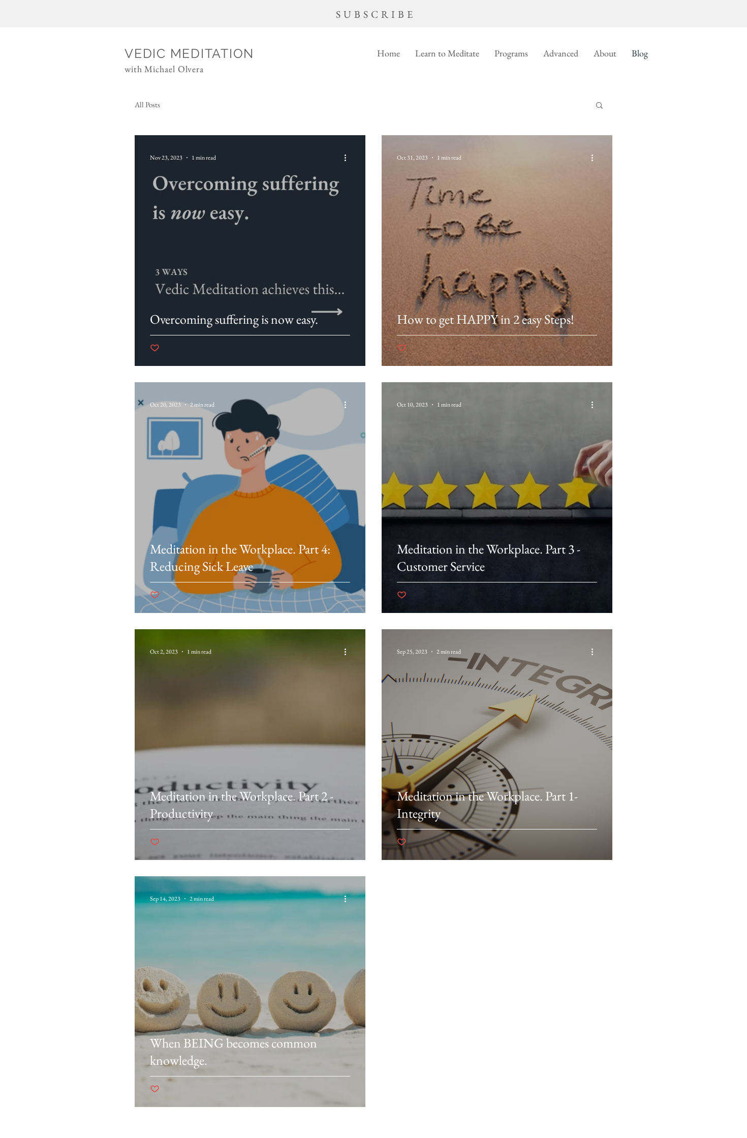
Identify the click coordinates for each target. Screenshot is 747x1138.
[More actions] (349, 157)
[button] (447, 53)
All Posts (147, 104)
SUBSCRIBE (376, 14)
